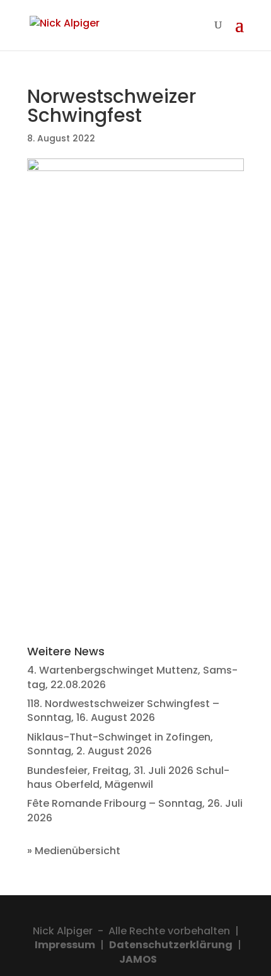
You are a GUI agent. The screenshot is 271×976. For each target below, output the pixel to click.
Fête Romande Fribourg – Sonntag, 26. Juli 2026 (135, 810)
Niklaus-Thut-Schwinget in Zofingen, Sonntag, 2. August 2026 (120, 744)
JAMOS (138, 959)
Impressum (65, 944)
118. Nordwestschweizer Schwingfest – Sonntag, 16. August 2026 (123, 710)
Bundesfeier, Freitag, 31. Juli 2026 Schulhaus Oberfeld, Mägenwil (128, 777)
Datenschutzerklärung (171, 944)
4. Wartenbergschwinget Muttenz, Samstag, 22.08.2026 (132, 677)
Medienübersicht (77, 850)
